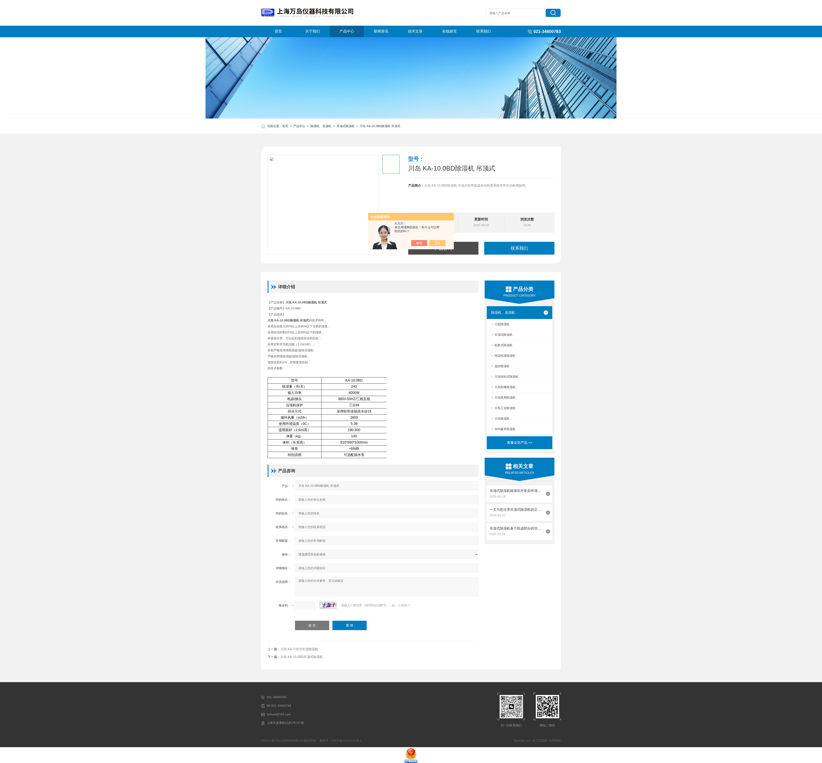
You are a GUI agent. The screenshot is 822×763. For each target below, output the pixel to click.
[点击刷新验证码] (328, 605)
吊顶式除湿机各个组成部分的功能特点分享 (517, 528)
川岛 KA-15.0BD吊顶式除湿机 (301, 657)
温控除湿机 (501, 366)
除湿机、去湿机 (320, 126)
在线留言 (449, 31)
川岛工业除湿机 (504, 408)
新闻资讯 (381, 31)
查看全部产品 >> (519, 442)
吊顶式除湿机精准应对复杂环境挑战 (517, 491)
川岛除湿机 (501, 418)
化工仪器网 (539, 740)
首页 (278, 31)
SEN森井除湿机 (504, 429)
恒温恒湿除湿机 (504, 355)
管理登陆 (555, 740)
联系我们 (483, 31)
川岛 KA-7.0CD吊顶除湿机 (299, 649)
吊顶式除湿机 (345, 126)
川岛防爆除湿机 (504, 387)
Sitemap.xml (522, 740)
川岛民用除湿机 (504, 397)
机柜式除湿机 (503, 345)
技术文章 (415, 31)
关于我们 (312, 31)
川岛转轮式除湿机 (506, 376)
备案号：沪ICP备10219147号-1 (340, 740)
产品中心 (347, 31)
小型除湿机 (501, 324)
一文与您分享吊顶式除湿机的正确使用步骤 (517, 509)
